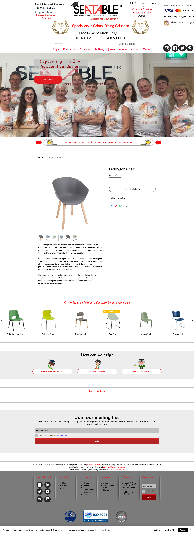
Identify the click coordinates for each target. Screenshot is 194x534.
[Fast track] (98, 130)
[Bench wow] (100, 130)
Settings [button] (157, 529)
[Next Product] (192, 320)
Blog (105, 488)
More (85, 494)
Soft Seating (88, 490)
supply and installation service (114, 467)
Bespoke (87, 492)
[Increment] (119, 180)
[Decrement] (111, 180)
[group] (97, 324)
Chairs (86, 483)
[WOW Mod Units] (88, 130)
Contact (106, 490)
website (142, 15)
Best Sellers (97, 391)
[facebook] (175, 48)
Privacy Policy (104, 529)
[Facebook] (39, 485)
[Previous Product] (1, 320)
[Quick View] (16, 320)
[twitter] (182, 48)
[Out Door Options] (105, 130)
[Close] (190, 530)
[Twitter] (39, 491)
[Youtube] (47, 491)
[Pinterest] (189, 48)
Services (66, 488)
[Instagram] (47, 499)
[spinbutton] (115, 180)
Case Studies (109, 485)
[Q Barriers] (103, 130)
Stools (86, 485)
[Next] (179, 91)
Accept (182, 529)
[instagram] (167, 48)
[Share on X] (125, 205)
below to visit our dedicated (142, 4)
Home (41, 158)
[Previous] (14, 91)
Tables (86, 487)
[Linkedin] (47, 484)
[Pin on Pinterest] (115, 205)
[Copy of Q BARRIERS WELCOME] (86, 130)
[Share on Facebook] (110, 205)
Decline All (169, 529)
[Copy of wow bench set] (93, 130)
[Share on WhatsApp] (120, 205)
